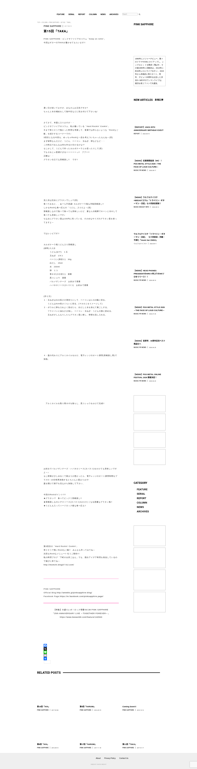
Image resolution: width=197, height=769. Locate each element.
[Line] (81, 652)
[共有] (81, 658)
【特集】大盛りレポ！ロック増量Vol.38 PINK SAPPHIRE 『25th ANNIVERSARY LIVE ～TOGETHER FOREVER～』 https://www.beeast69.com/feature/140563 (81, 613)
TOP (38, 22)
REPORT (81, 14)
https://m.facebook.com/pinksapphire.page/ (81, 596)
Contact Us (123, 758)
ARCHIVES (113, 14)
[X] (81, 648)
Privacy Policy (110, 758)
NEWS (103, 14)
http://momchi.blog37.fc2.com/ (59, 565)
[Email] (81, 655)
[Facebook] (81, 645)
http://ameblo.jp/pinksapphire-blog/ (74, 593)
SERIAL (71, 14)
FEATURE (61, 14)
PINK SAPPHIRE (54, 22)
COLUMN (93, 14)
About (98, 758)
